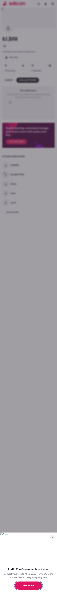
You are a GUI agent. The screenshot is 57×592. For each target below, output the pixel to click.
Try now (28, 585)
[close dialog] (52, 537)
